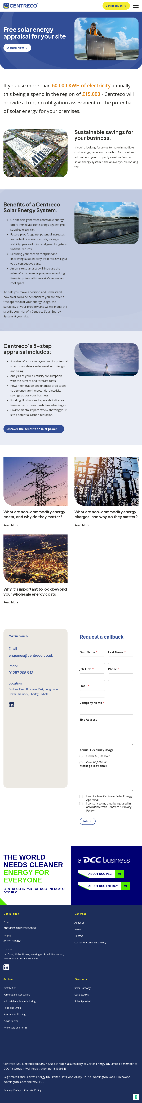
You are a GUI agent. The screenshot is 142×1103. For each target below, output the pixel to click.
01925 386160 (12, 941)
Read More (10, 525)
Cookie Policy (32, 1090)
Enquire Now (15, 48)
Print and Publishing (14, 1014)
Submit (88, 821)
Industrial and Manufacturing (19, 1001)
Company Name (92, 702)
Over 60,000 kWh (97, 762)
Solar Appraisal (82, 1001)
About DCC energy (103, 886)
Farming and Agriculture (16, 994)
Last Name (117, 652)
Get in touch (114, 6)
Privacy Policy (12, 1090)
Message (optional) (93, 766)
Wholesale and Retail (15, 1027)
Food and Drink (12, 1007)
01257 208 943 (21, 673)
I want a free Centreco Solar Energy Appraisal (109, 798)
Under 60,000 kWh (98, 756)
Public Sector (10, 1021)
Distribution (9, 988)
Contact (78, 936)
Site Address (88, 719)
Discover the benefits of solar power (31, 429)
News (77, 929)
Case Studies (81, 994)
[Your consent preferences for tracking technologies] (136, 1097)
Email (85, 686)
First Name (88, 652)
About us (79, 922)
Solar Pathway (82, 988)
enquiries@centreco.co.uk (31, 655)
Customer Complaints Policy (90, 942)
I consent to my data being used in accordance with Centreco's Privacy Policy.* (108, 807)
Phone (113, 669)
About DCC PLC (100, 873)
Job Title (87, 669)
